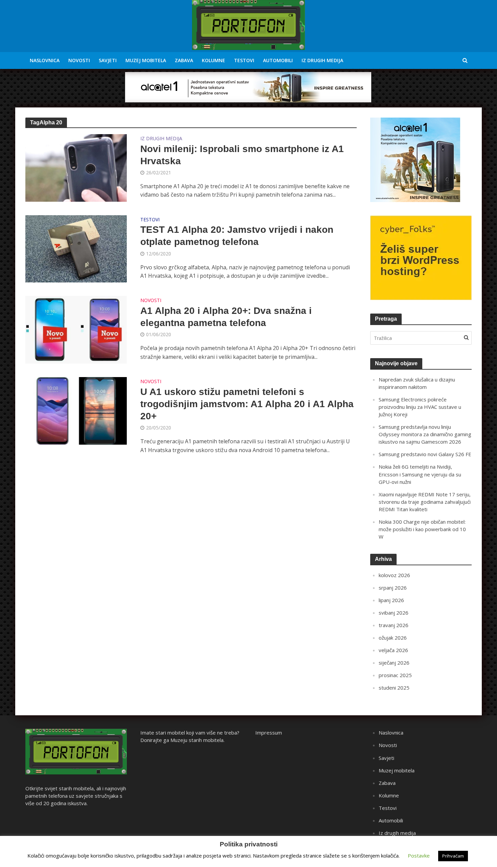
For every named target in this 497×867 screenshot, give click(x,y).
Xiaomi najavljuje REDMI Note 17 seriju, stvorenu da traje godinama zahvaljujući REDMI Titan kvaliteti (425, 502)
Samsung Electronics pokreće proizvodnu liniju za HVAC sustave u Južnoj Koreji (420, 407)
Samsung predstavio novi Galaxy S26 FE (425, 454)
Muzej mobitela (145, 60)
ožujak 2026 (393, 637)
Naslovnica (45, 60)
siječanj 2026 (394, 662)
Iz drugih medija (322, 60)
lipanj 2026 (391, 600)
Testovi (244, 60)
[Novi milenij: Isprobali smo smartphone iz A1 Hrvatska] (76, 167)
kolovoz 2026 (394, 575)
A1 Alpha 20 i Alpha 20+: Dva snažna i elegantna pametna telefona (226, 316)
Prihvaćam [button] (453, 856)
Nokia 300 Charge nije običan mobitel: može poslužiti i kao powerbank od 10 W (422, 529)
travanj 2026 (393, 625)
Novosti (79, 60)
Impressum (268, 732)
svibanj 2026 (393, 612)
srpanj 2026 (393, 587)
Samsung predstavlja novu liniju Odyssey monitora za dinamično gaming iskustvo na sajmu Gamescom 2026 (425, 434)
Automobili (278, 60)
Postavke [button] (419, 855)
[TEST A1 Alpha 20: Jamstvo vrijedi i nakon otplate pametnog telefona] (76, 248)
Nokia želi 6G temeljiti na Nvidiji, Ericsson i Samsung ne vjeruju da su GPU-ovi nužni (420, 474)
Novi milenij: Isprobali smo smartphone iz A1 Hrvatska (242, 155)
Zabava (184, 60)
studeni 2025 (394, 687)
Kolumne (213, 60)
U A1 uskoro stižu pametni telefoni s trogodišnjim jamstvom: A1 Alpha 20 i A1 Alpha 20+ (247, 404)
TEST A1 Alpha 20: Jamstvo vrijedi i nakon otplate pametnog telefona (236, 235)
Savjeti (108, 60)
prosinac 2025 (395, 675)
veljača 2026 (393, 650)
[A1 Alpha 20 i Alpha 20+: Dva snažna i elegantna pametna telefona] (76, 329)
